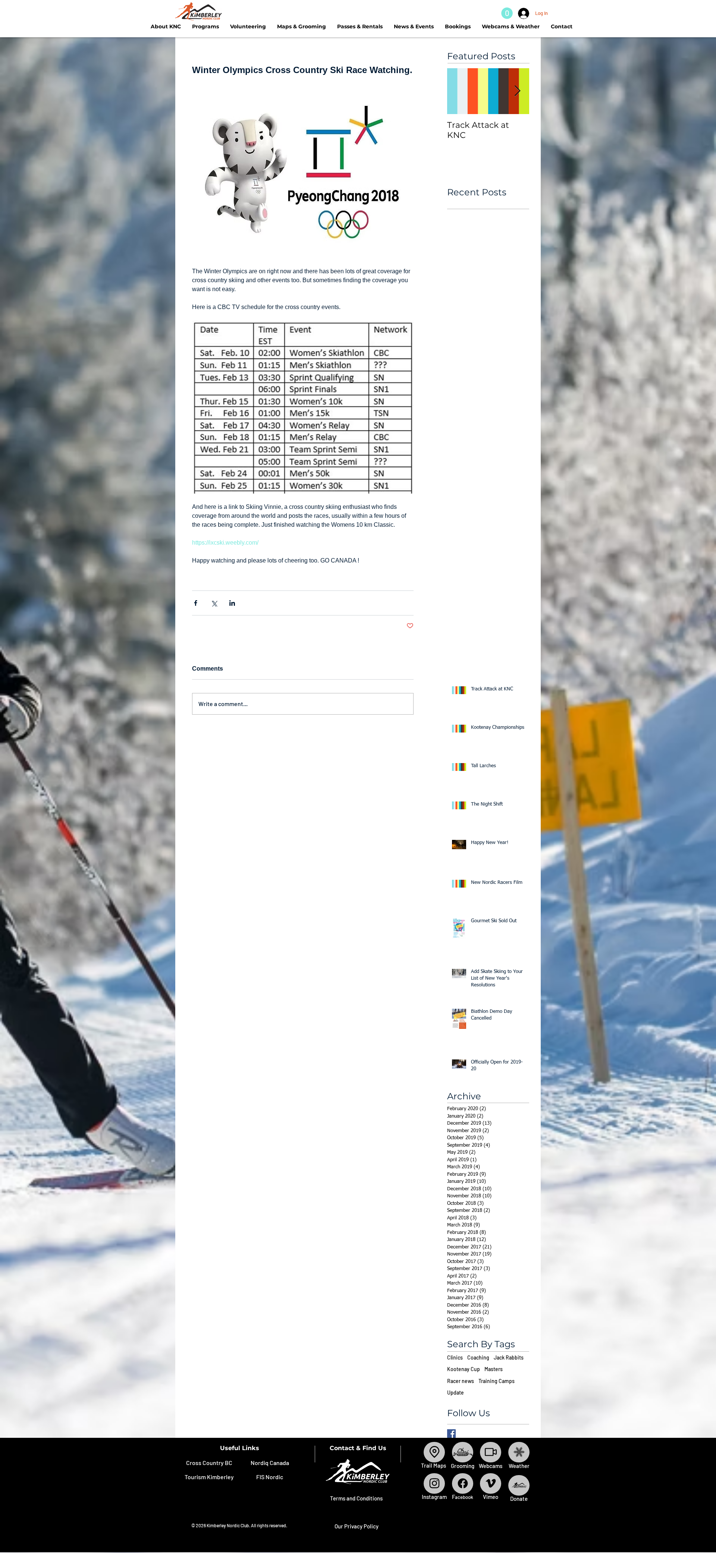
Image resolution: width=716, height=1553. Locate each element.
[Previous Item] (459, 91)
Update (455, 1392)
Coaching (478, 1357)
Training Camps (496, 1381)
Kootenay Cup (463, 1369)
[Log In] (522, 13)
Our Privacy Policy (357, 1526)
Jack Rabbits (509, 1357)
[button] (507, 13)
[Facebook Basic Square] (451, 1433)
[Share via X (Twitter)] (213, 603)
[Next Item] (517, 91)
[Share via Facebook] (195, 603)
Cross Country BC (209, 1462)
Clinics (455, 1357)
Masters (493, 1369)
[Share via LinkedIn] (232, 603)
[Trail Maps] (434, 1452)
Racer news (460, 1381)
